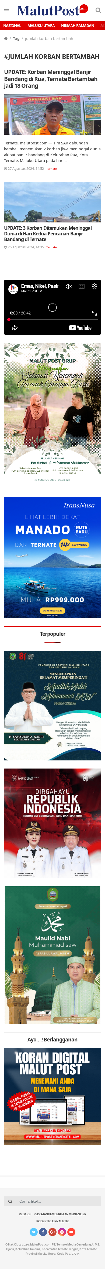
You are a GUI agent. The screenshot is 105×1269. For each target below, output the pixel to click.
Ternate (51, 169)
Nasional (12, 25)
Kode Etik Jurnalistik (52, 1221)
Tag (16, 38)
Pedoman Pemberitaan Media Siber (60, 1214)
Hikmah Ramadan (77, 25)
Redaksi (25, 1214)
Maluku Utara (41, 25)
